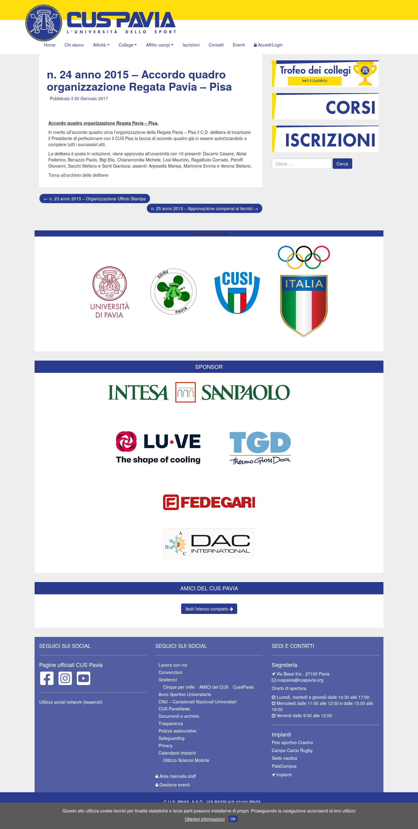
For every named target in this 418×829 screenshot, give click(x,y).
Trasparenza (171, 723)
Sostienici (168, 679)
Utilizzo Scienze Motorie (186, 760)
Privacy (166, 745)
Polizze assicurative (177, 731)
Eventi (239, 45)
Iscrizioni (191, 45)
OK (233, 818)
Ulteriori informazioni (205, 819)
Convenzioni (170, 672)
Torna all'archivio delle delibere (78, 175)
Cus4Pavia (243, 687)
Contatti (216, 45)
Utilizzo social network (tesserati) (71, 702)
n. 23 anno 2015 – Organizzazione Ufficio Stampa (95, 198)
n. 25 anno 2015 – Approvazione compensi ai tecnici (204, 208)
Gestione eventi (174, 785)
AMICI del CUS (213, 687)
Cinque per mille (179, 687)
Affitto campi (158, 45)
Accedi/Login (270, 45)
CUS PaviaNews (174, 709)
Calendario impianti (177, 753)
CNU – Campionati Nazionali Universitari (198, 701)
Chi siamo (74, 45)
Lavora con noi (173, 665)
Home (49, 45)
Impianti (283, 774)
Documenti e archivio (179, 716)
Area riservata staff (177, 776)
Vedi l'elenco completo (207, 609)
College (126, 45)
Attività (99, 45)
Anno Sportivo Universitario (185, 694)
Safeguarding (172, 738)
